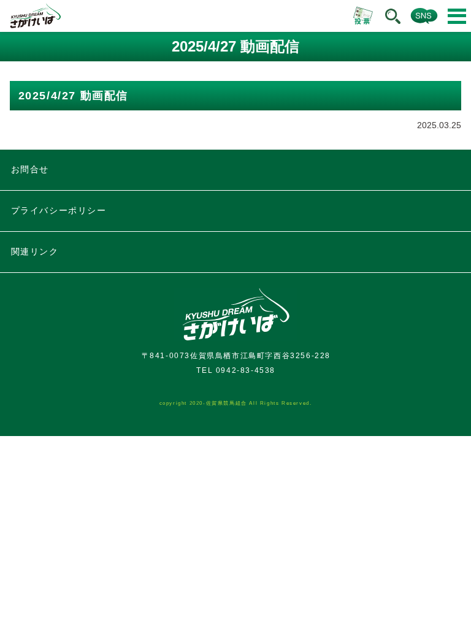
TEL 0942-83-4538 (235, 370)
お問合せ (30, 169)
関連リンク (35, 251)
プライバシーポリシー (59, 210)
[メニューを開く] (457, 16)
